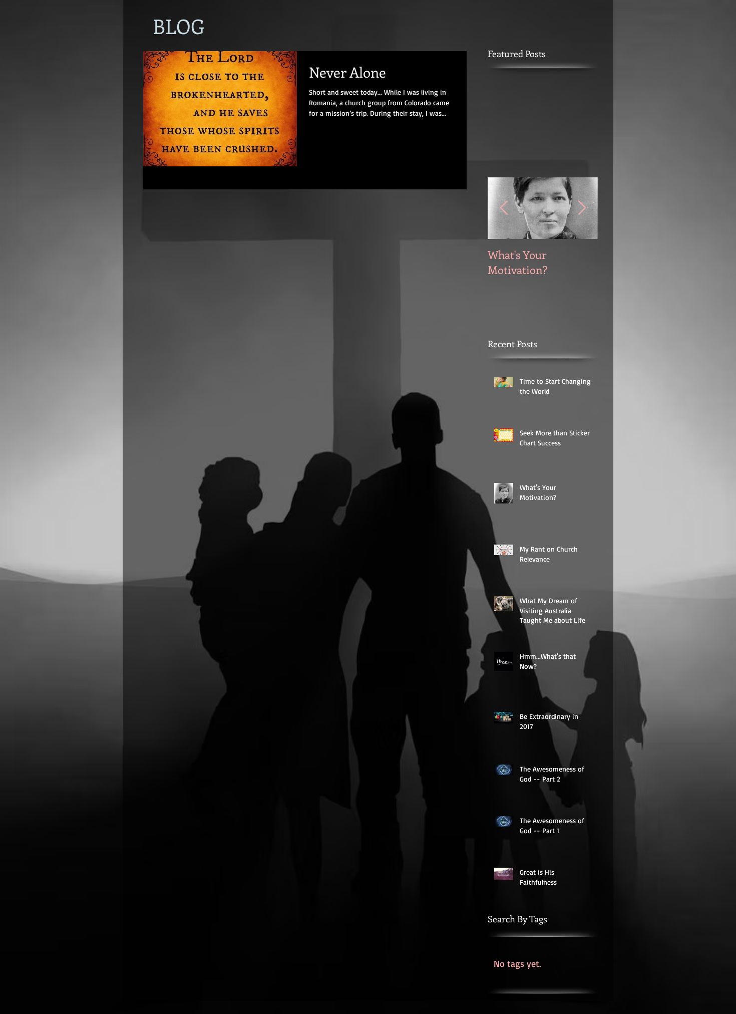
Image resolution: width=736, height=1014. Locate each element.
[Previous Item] (503, 208)
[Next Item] (581, 208)
